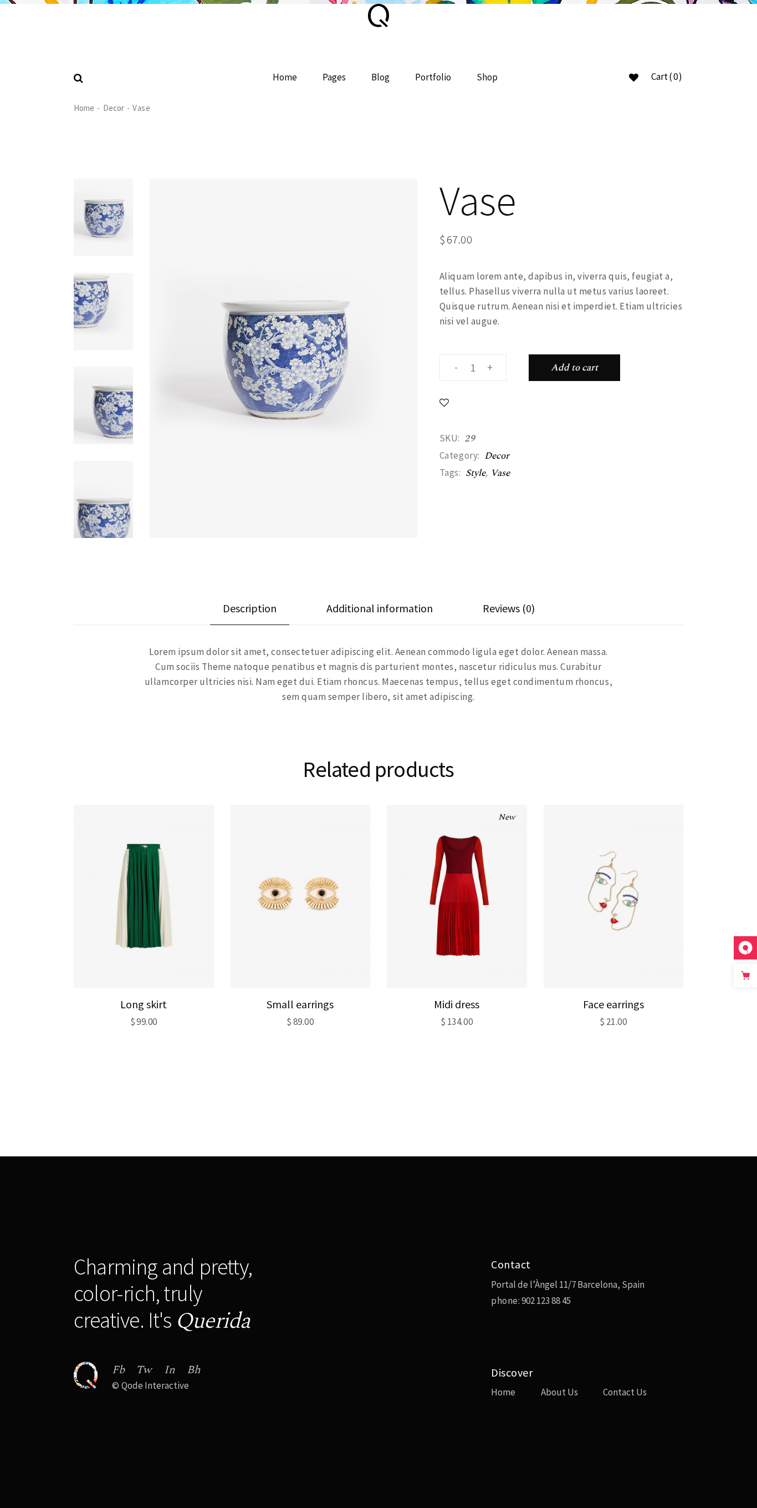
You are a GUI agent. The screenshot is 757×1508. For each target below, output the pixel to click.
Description (250, 608)
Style (475, 473)
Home (503, 1392)
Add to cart (574, 368)
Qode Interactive (155, 1385)
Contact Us (625, 1392)
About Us (559, 1392)
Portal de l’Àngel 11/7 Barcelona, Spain (568, 1284)
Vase (500, 473)
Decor (496, 456)
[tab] (249, 612)
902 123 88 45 (545, 1300)
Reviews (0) (509, 608)
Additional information (379, 608)
